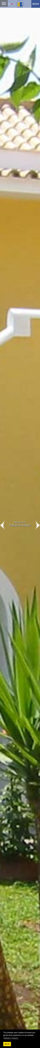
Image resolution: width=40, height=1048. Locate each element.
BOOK (35, 3)
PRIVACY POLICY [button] (11, 1038)
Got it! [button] (7, 1044)
